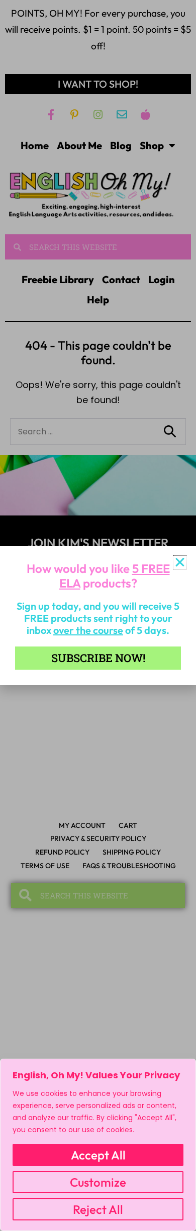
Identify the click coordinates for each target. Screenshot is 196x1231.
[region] (98, 1145)
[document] (98, 615)
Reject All (98, 1209)
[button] (180, 562)
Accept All (98, 1154)
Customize (98, 1182)
